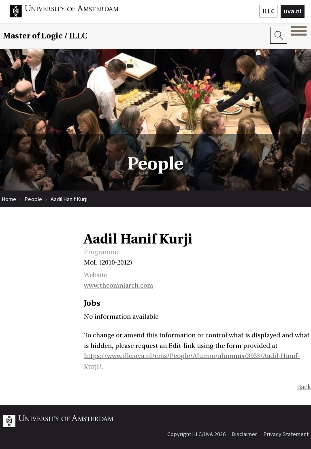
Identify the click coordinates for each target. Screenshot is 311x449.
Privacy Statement (286, 434)
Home (9, 199)
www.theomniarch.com (118, 285)
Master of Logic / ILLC (45, 35)
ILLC (269, 11)
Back (304, 387)
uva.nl (292, 11)
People (33, 199)
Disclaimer (244, 434)
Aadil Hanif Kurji (69, 199)
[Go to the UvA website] (70, 15)
